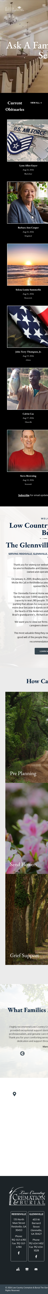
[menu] (44, 5)
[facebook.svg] (18, 1254)
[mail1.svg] (36, 1271)
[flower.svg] (27, 1271)
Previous (22, 1053)
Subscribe (23, 495)
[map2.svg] (18, 1271)
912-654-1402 (36, 1243)
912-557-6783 (19, 1239)
